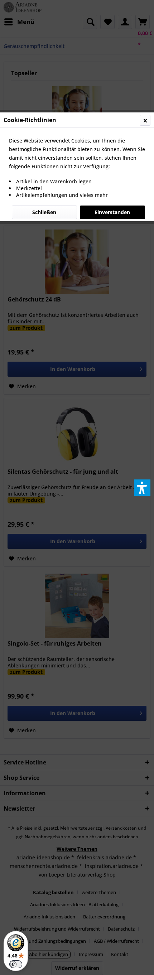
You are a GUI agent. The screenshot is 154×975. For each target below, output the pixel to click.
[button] (142, 487)
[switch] (15, 964)
